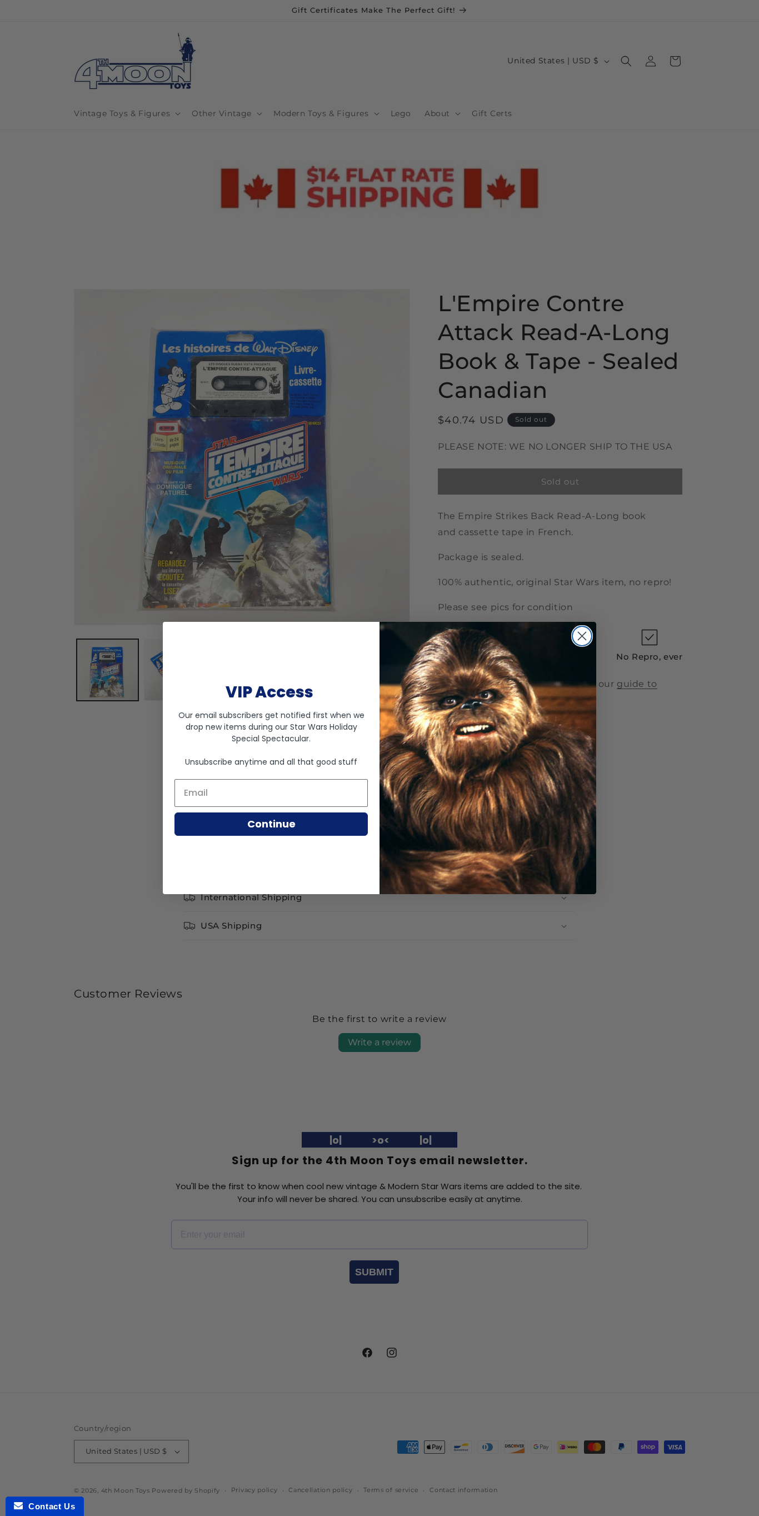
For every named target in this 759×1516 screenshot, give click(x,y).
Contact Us (49, 1506)
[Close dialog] (582, 636)
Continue (271, 824)
